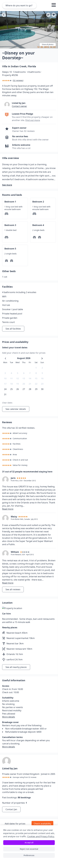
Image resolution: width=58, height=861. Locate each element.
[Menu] (54, 5)
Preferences (29, 855)
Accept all (29, 842)
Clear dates (7, 402)
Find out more (32, 120)
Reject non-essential (29, 849)
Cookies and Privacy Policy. (40, 836)
